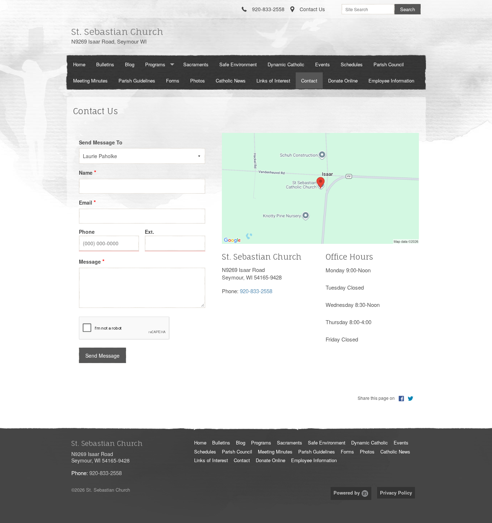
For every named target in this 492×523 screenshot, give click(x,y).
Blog (129, 64)
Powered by (347, 493)
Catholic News (231, 80)
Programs (155, 64)
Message (90, 261)
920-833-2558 (256, 291)
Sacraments (196, 64)
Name (86, 172)
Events (322, 64)
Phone (87, 231)
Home (79, 64)
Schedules (352, 64)
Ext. (149, 231)
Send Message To (100, 142)
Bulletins (105, 64)
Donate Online (343, 80)
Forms (172, 80)
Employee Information (391, 80)
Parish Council (389, 64)
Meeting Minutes (90, 80)
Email (85, 202)
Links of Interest (273, 80)
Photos (197, 80)
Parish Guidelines (136, 80)
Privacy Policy (396, 493)
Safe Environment (238, 64)
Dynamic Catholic (286, 64)
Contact (309, 80)
